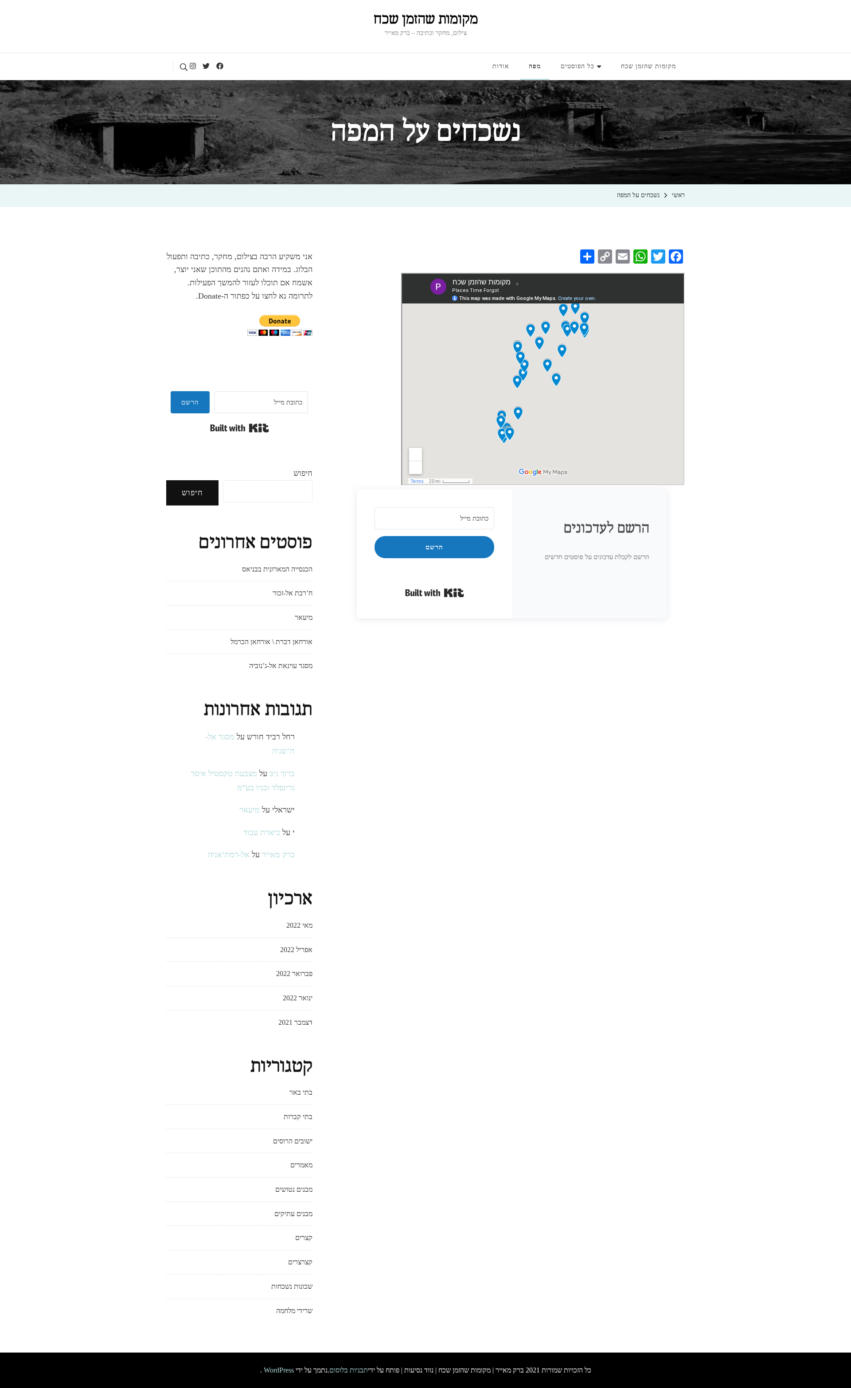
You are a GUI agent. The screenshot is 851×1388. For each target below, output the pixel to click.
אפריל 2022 (296, 949)
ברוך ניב (282, 773)
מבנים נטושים (293, 1189)
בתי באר (300, 1092)
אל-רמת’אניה (229, 854)
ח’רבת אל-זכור (292, 593)
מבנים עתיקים (293, 1213)
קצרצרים (300, 1262)
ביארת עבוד (261, 832)
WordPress (279, 1370)
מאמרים (301, 1165)
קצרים (303, 1237)
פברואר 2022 (294, 973)
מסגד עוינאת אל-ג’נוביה (280, 665)
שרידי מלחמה (294, 1310)
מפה (535, 66)
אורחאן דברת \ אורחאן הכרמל (271, 641)
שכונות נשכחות (291, 1286)
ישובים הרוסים (292, 1141)
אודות (500, 66)
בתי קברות (298, 1116)
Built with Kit (434, 593)
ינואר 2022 (297, 998)
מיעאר (303, 617)
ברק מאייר (278, 854)
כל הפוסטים (577, 66)
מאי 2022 (299, 925)
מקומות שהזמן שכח (425, 19)
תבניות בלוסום (348, 1370)
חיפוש (302, 473)
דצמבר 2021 (295, 1022)
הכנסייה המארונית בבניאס (277, 569)
